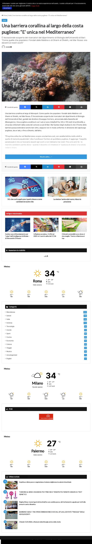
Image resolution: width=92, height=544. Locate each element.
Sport (8, 333)
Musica (9, 351)
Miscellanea (11, 312)
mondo (9, 330)
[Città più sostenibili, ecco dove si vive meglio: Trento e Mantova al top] (74, 225)
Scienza (9, 323)
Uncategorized (12, 355)
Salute (9, 316)
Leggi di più (35, 6)
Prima (5, 15)
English (9, 358)
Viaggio (9, 348)
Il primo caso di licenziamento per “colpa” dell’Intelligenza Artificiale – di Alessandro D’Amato (17, 236)
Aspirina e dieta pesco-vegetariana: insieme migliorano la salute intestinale (45, 482)
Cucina (9, 337)
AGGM (8, 47)
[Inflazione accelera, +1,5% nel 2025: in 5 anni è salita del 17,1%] (46, 225)
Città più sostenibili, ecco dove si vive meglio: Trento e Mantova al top (73, 236)
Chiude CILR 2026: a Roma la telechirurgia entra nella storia (40, 522)
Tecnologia (10, 326)
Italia (10, 15)
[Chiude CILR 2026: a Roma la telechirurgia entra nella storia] (11, 525)
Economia (10, 341)
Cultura (9, 344)
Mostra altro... (45, 157)
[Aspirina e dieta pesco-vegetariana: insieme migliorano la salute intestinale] (11, 485)
